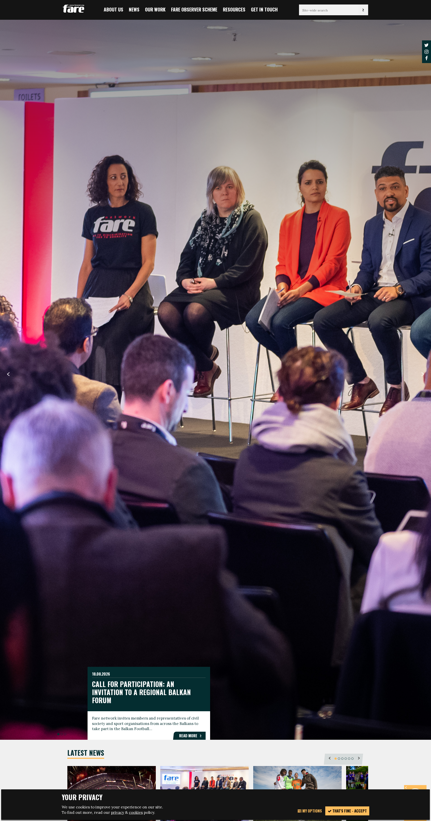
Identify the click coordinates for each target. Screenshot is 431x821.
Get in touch (264, 9)
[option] (215, 379)
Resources (234, 9)
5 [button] (349, 758)
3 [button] (65, 734)
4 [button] (346, 758)
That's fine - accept (349, 811)
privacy (117, 812)
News (134, 9)
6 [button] (352, 758)
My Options (311, 811)
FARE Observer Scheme (194, 9)
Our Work (155, 9)
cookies (136, 812)
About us (113, 9)
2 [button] (62, 734)
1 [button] (58, 734)
